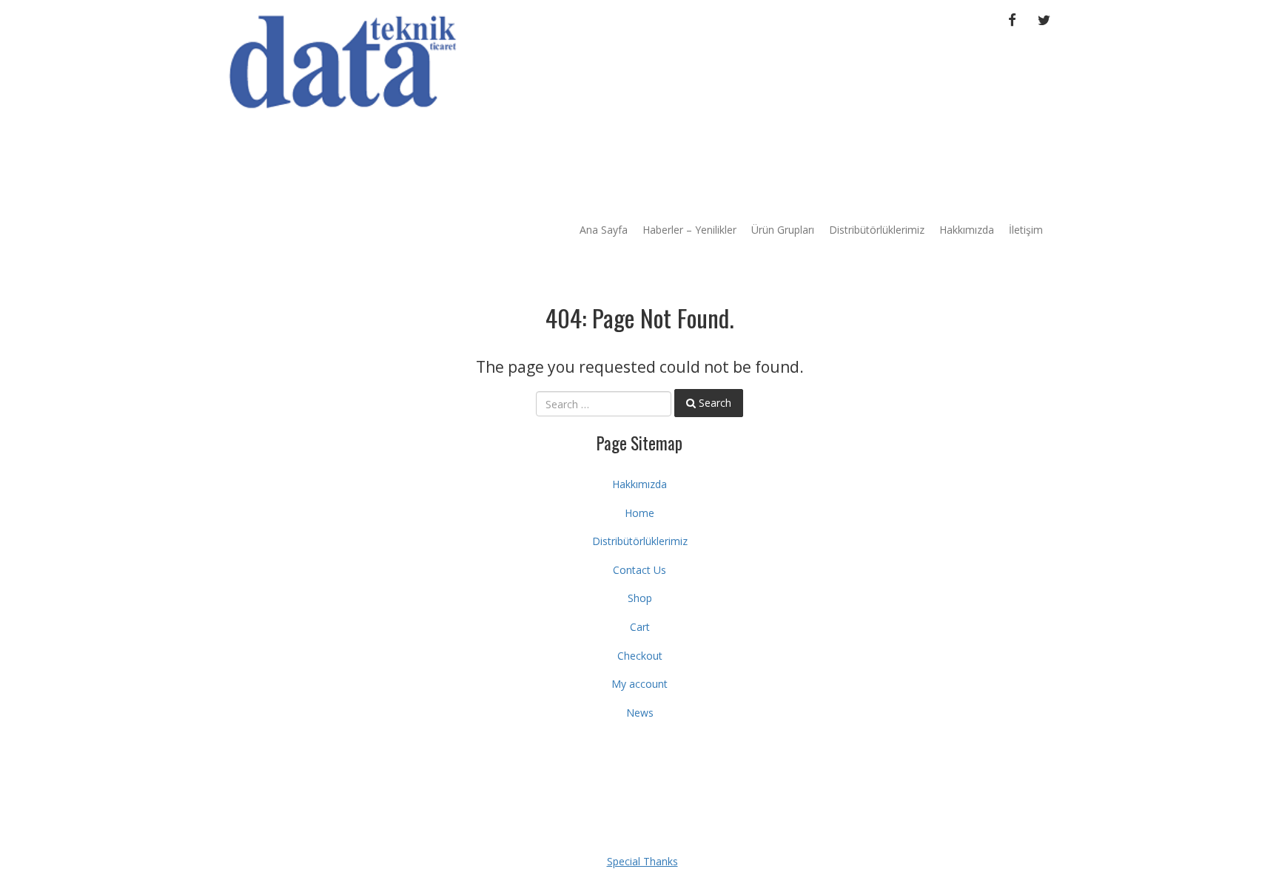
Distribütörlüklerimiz (876, 230)
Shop (640, 598)
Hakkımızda (966, 230)
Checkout (639, 656)
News (640, 713)
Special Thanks (642, 861)
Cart (640, 627)
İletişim (1026, 230)
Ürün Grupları (782, 230)
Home (639, 513)
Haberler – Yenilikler (689, 230)
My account (639, 684)
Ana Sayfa (604, 230)
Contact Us (639, 570)
